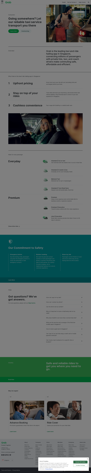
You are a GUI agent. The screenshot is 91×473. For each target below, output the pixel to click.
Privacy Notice (49, 469)
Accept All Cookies (80, 462)
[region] (63, 464)
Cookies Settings (80, 465)
